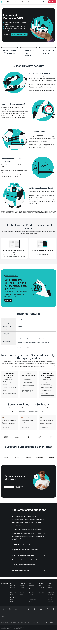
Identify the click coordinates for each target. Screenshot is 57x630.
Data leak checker (51, 594)
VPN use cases (22, 589)
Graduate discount (42, 590)
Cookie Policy (41, 628)
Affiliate (40, 585)
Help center (50, 599)
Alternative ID (12, 587)
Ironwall (11, 601)
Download (19, 1)
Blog (30, 597)
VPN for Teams (30, 1)
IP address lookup (51, 589)
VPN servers (22, 590)
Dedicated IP (22, 592)
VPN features (22, 587)
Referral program (41, 592)
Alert (30, 201)
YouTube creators (42, 587)
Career (30, 596)
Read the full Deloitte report (9, 392)
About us (30, 590)
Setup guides (50, 601)
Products (11, 1)
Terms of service (53, 628)
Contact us (31, 601)
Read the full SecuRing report (28, 391)
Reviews (21, 594)
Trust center (31, 594)
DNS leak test (50, 590)
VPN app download (30, 347)
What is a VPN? (22, 585)
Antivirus (50, 199)
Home (2, 6)
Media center (31, 592)
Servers (6, 6)
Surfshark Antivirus (13, 590)
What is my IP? (50, 587)
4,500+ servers (39, 135)
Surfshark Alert (12, 589)
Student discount (41, 589)
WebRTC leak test (51, 592)
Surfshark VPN (12, 585)
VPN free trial (22, 597)
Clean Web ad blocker (42, 84)
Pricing (16, 1)
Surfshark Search (13, 592)
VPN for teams (31, 585)
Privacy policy (47, 628)
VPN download (22, 596)
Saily (11, 603)
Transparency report (32, 599)
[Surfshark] (5, 1)
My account (45, 1)
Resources (24, 1)
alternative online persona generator (44, 195)
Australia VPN (15, 522)
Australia (10, 6)
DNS (49, 585)
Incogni (49, 201)
